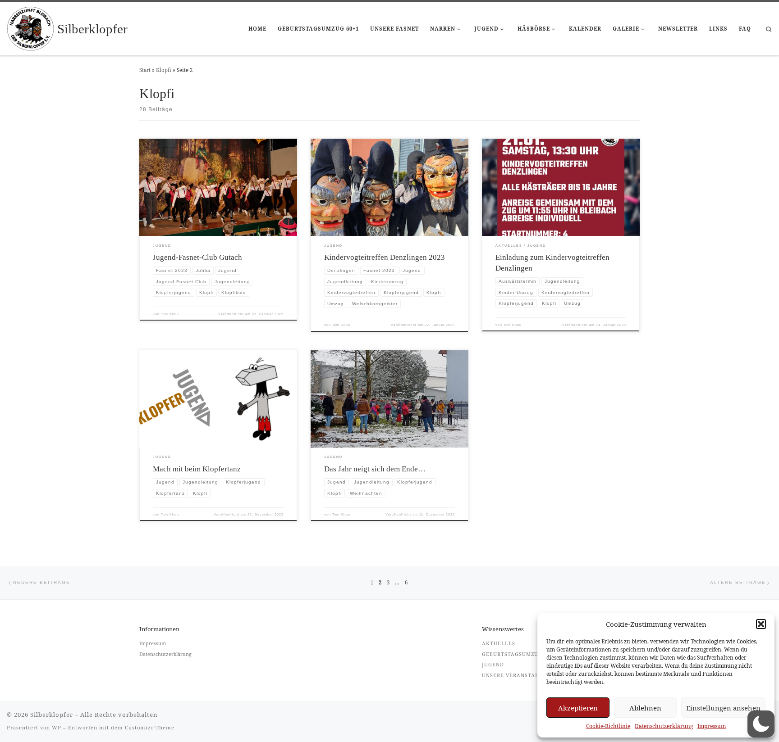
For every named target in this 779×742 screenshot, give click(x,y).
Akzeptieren (578, 707)
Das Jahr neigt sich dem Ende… (375, 469)
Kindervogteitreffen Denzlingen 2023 (384, 257)
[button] (760, 624)
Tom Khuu (170, 314)
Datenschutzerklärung (664, 726)
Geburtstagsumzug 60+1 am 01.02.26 (537, 654)
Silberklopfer (51, 714)
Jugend (493, 664)
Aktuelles (498, 643)
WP (56, 727)
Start (145, 70)
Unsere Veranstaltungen (522, 675)
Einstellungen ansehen (723, 707)
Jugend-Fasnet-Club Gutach (197, 257)
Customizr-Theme (149, 727)
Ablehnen (645, 707)
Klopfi (163, 70)
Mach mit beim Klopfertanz (197, 469)
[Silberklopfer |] (30, 27)
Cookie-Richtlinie (608, 726)
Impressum (711, 726)
